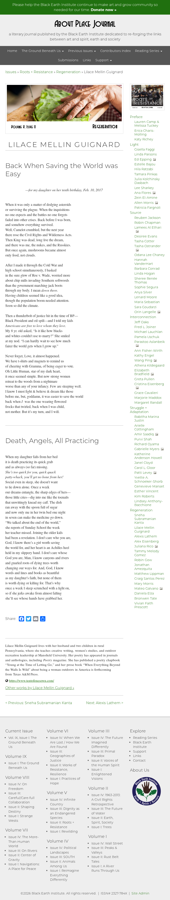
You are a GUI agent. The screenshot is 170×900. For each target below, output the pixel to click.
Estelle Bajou (144, 164)
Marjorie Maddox (148, 398)
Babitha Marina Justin (146, 418)
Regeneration (68, 71)
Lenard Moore (145, 297)
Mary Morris (143, 583)
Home (12, 51)
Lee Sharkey (144, 188)
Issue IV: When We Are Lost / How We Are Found (65, 742)
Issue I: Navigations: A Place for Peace (24, 866)
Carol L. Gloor (144, 468)
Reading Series (147, 51)
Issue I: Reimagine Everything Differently (64, 875)
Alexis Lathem (145, 536)
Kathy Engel (144, 355)
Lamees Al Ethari (147, 227)
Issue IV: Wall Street (107, 843)
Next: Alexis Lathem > (104, 702)
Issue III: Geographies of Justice (62, 755)
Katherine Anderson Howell (148, 456)
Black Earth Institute (142, 744)
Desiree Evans (145, 236)
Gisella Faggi (144, 149)
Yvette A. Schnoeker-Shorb (148, 479)
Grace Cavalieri (146, 393)
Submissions (68, 60)
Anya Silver (143, 292)
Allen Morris (144, 203)
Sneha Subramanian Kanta (145, 519)
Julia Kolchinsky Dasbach (147, 181)
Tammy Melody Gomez (146, 553)
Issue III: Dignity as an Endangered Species (64, 813)
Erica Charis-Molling (144, 132)
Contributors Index (115, 51)
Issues (10, 71)
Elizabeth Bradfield (141, 372)
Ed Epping (143, 159)
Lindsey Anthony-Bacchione (148, 503)
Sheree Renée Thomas (145, 280)
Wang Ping (143, 360)
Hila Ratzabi (143, 169)
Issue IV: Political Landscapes (63, 850)
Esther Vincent (146, 491)
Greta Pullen (144, 379)
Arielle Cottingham (144, 427)
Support (102, 60)
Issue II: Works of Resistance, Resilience (63, 769)
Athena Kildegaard (149, 365)
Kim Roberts (144, 496)
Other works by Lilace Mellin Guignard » (39, 687)
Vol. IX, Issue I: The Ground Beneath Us (22, 742)
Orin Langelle (145, 312)
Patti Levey (143, 472)
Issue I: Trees (101, 827)
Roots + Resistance (36, 71)
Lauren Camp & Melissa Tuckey (146, 124)
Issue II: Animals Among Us (62, 863)
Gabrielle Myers (146, 449)
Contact (139, 760)
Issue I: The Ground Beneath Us (23, 765)
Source (135, 212)
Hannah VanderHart (143, 262)
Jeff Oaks (141, 322)
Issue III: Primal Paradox (103, 753)
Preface (136, 117)
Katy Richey (143, 139)
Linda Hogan (144, 273)
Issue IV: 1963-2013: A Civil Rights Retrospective (105, 799)
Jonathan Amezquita (143, 567)
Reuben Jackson (147, 218)
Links (87, 60)
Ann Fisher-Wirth (148, 350)
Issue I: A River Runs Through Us (105, 868)
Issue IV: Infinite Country (62, 801)
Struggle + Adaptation (139, 409)
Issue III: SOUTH (62, 857)
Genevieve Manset (149, 486)
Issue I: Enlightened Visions (101, 774)
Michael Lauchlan (148, 332)
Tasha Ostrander (147, 246)
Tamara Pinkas (145, 174)
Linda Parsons (145, 154)
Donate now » (103, 9)
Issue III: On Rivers (22, 850)
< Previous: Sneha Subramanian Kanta (38, 702)
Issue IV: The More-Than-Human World (23, 841)
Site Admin (140, 893)
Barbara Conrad (147, 268)
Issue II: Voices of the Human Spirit (105, 762)
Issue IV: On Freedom (17, 786)
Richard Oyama (146, 444)
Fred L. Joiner (145, 327)
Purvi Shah (143, 439)
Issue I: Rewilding (64, 831)
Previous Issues (81, 51)
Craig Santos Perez (149, 578)
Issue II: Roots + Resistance (62, 824)
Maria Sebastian (147, 302)
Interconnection (143, 317)
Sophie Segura (146, 287)
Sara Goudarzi (145, 307)
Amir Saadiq (144, 434)
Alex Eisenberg (146, 541)
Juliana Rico (143, 546)
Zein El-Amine (145, 197)
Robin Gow (143, 560)
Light (134, 144)
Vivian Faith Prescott (143, 605)
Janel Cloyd (143, 463)
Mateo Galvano (146, 588)
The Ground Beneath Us (42, 51)
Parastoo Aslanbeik (149, 342)
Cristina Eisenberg (149, 384)
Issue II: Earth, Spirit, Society (102, 820)
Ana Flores (142, 193)
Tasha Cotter (144, 241)
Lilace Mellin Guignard (144, 529)
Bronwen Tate (145, 598)
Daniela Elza (144, 593)
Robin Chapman (147, 222)
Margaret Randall (148, 402)
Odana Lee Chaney (149, 255)
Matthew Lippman (149, 573)
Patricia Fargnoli (147, 207)
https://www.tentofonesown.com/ (31, 680)
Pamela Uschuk (146, 337)
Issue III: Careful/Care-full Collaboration (21, 797)
